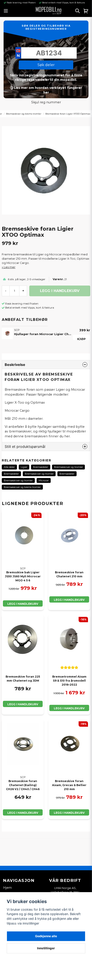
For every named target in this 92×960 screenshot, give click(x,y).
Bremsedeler (40, 467)
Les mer (9, 267)
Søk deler (46, 65)
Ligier (24, 467)
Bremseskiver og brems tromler (23, 113)
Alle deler (9, 467)
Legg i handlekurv (22, 603)
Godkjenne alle (46, 936)
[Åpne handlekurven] (86, 10)
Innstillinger (46, 948)
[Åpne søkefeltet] (77, 10)
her (67, 436)
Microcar (44, 480)
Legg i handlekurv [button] (69, 599)
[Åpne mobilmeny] (6, 11)
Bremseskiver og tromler (68, 467)
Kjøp (81, 338)
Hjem (7, 888)
